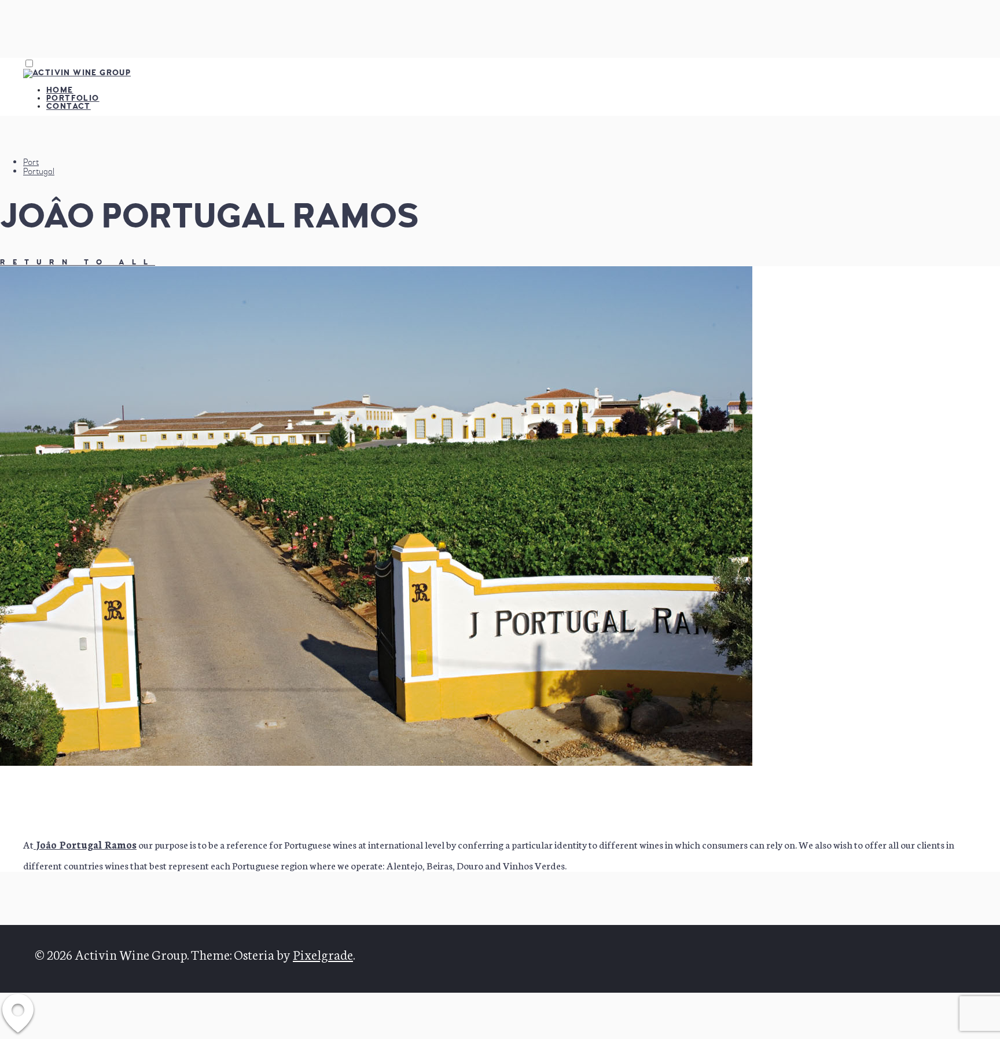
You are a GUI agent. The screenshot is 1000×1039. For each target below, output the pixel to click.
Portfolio (73, 98)
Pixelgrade (323, 954)
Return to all (77, 262)
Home (59, 90)
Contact (68, 106)
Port (31, 162)
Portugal (38, 171)
